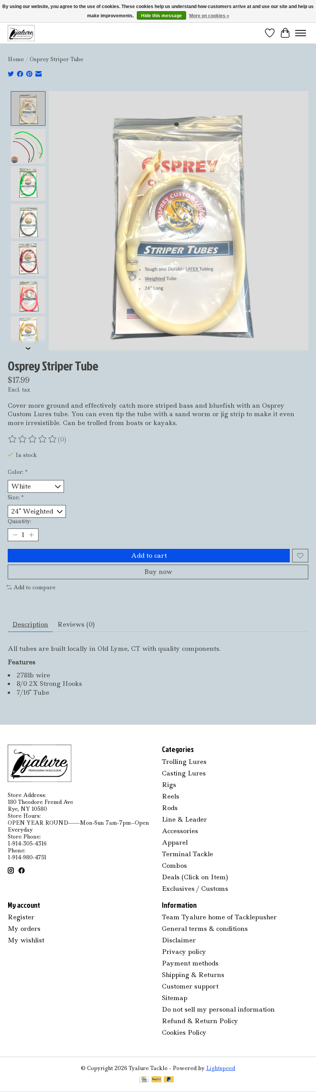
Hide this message (161, 15)
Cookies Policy (184, 1032)
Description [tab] (30, 624)
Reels (170, 796)
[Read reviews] (33, 439)
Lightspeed (220, 1068)
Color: (17, 471)
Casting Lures (184, 773)
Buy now (158, 571)
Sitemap (174, 998)
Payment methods (190, 963)
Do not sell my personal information (218, 1009)
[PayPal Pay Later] (169, 1080)
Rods (170, 808)
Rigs (169, 784)
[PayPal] (156, 1080)
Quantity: (19, 521)
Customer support (190, 986)
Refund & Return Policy (200, 1021)
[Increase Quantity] (31, 535)
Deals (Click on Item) (195, 877)
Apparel (175, 842)
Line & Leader (184, 819)
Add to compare (34, 587)
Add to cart (149, 555)
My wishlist (26, 940)
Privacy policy (184, 951)
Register (21, 917)
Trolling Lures (184, 761)
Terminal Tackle (187, 854)
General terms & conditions (205, 928)
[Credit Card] (144, 1080)
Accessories (180, 831)
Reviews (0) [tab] (76, 624)
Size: (16, 497)
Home (16, 59)
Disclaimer (179, 940)
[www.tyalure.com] (21, 33)
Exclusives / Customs (195, 888)
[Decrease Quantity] (15, 535)
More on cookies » (209, 15)
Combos (174, 865)
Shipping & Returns (193, 974)
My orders (24, 928)
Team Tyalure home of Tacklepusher (219, 917)
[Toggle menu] (300, 33)
